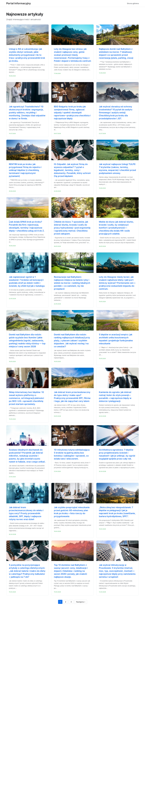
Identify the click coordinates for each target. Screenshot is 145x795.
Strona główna (133, 3)
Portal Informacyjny (18, 3)
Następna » (80, 602)
